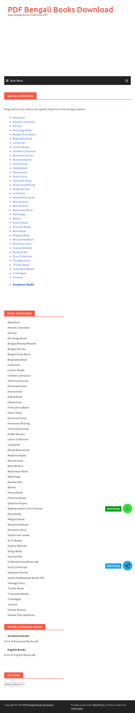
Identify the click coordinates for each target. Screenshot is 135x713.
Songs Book (15, 551)
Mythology (19, 214)
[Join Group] (127, 508)
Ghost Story (20, 176)
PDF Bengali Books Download (60, 9)
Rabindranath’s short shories (25, 508)
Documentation (22, 159)
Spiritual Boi (20, 252)
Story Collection (22, 256)
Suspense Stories (18, 572)
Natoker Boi (15, 482)
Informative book (18, 428)
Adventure (19, 117)
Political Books (22, 227)
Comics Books (21, 147)
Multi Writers (20, 206)
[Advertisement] (67, 49)
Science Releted (22, 248)
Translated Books (23, 269)
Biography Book (22, 138)
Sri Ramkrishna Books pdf (23, 561)
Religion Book (21, 235)
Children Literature (24, 151)
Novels (17, 218)
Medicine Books (17, 455)
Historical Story (22, 180)
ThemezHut (77, 708)
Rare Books (19, 231)
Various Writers (17, 609)
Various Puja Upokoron (21, 615)
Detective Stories (23, 155)
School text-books (19, 535)
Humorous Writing (24, 185)
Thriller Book (21, 264)
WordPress (99, 705)
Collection (19, 142)
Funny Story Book (18, 407)
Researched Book (23, 239)
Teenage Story (21, 260)
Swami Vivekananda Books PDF (26, 578)
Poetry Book (20, 222)
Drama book (20, 164)
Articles (17, 126)
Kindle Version (21, 189)
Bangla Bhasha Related (22, 343)
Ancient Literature (24, 121)
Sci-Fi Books (15, 540)
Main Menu (16, 80)
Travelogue (19, 273)
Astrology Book (22, 130)
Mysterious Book (23, 210)
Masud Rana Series (24, 197)
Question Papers (17, 503)
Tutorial (17, 277)
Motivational (20, 201)
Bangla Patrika (16, 349)
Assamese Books (23, 284)
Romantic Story (22, 243)
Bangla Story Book (24, 134)
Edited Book (20, 168)
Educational (20, 172)
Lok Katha (19, 193)
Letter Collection (18, 439)
